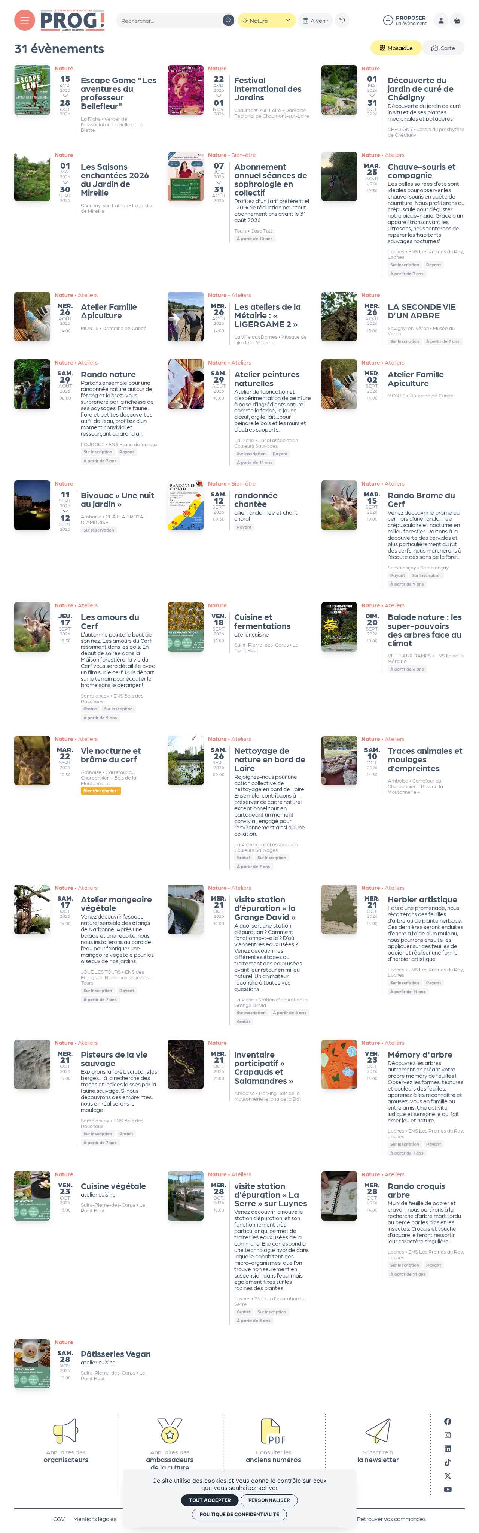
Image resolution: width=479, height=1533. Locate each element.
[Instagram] (448, 1434)
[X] (447, 1475)
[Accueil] (72, 19)
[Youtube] (448, 1489)
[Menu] (24, 20)
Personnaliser (269, 1500)
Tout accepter (210, 1500)
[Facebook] (447, 1420)
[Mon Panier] (457, 20)
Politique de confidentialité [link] (239, 1514)
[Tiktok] (448, 1461)
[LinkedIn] (448, 1448)
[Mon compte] (441, 20)
